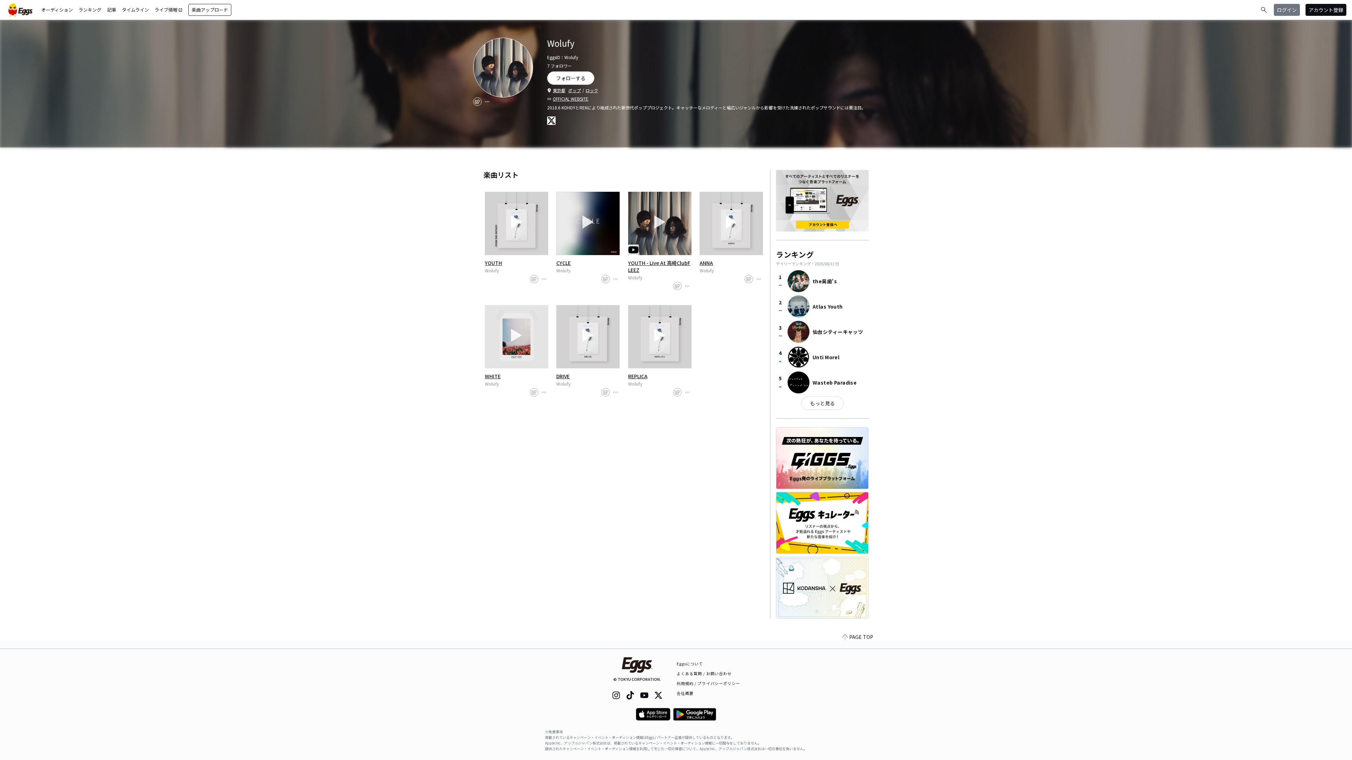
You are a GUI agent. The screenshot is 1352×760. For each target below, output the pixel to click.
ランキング (90, 9)
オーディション (57, 9)
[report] (487, 101)
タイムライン (135, 9)
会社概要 (685, 693)
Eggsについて (690, 663)
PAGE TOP (861, 636)
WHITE (493, 376)
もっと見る (822, 403)
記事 (111, 9)
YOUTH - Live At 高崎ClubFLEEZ (659, 266)
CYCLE (563, 262)
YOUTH (493, 262)
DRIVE (563, 376)
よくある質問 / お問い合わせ (704, 673)
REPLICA (637, 376)
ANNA (706, 262)
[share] (477, 101)
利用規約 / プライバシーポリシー (708, 683)
